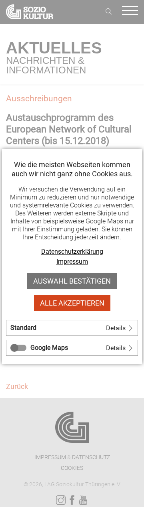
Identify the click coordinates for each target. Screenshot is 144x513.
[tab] (72, 327)
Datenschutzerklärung (72, 251)
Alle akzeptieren (72, 303)
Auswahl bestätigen (72, 281)
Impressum (72, 261)
